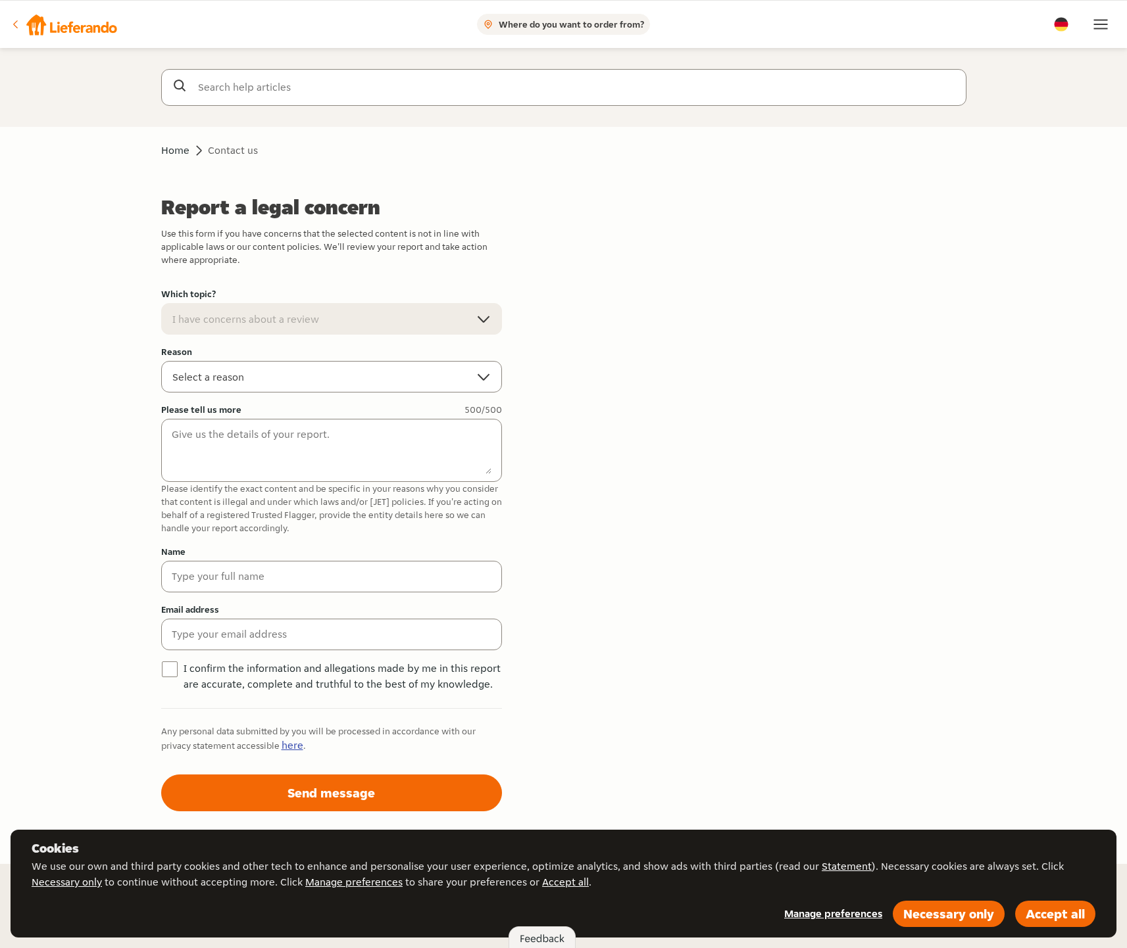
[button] (64, 24)
